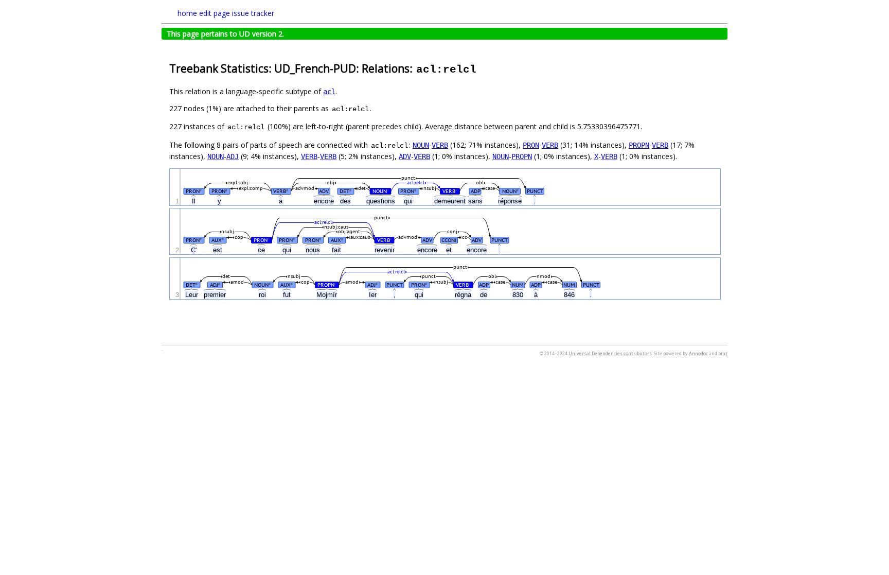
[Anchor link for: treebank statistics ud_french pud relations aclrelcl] (482, 67)
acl (329, 92)
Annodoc (698, 353)
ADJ (232, 156)
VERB (440, 145)
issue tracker (253, 13)
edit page (214, 13)
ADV (405, 156)
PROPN (639, 145)
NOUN (421, 145)
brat (722, 353)
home (187, 13)
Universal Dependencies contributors (610, 353)
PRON (531, 145)
